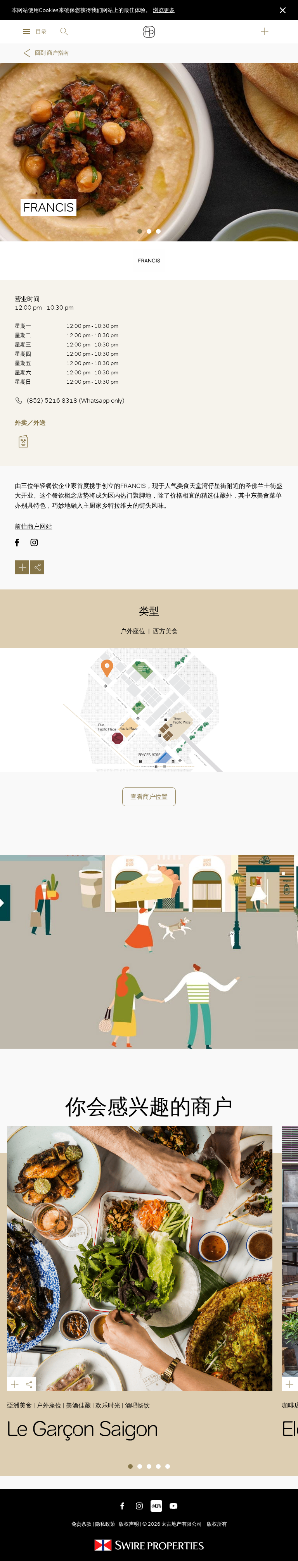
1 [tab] (139, 231)
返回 (286, 1477)
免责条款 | (83, 1524)
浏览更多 (164, 10)
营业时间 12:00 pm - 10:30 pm (44, 303)
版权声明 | (130, 1524)
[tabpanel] (149, 152)
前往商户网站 (33, 526)
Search (64, 31)
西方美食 (165, 631)
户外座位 (132, 631)
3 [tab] (158, 231)
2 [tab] (149, 231)
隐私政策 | (106, 1524)
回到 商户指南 (52, 53)
